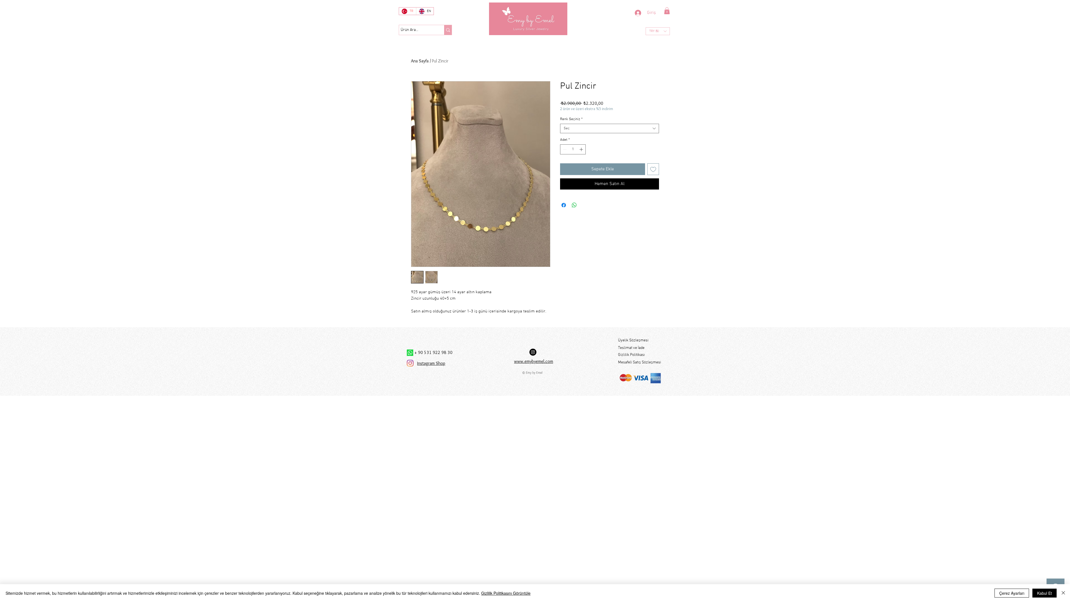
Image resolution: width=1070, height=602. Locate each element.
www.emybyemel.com (533, 361)
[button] (667, 10)
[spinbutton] (573, 149)
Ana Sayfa (420, 61)
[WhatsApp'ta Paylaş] (574, 205)
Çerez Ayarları (1011, 593)
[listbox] (658, 31)
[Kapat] (1063, 593)
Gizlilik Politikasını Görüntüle (506, 593)
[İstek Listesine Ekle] (653, 169)
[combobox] (609, 128)
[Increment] (581, 149)
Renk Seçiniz (571, 119)
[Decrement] (564, 149)
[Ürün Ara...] (448, 30)
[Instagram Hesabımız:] (532, 352)
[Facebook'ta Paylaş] (563, 205)
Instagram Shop (431, 363)
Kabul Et (1044, 593)
